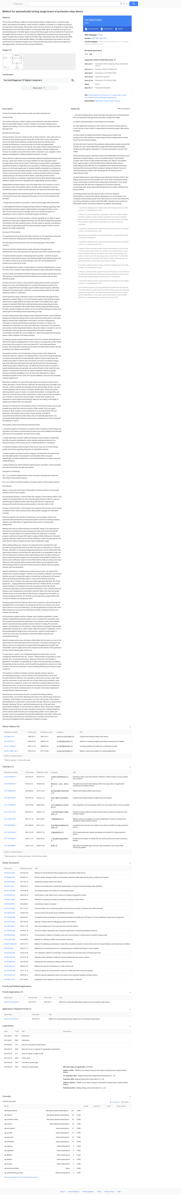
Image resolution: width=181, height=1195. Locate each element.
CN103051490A (9, 899)
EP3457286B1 (9, 948)
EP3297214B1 (9, 886)
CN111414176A (9, 812)
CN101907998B (9, 891)
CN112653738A (9, 922)
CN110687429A (9, 798)
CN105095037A (9, 926)
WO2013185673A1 (10, 944)
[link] (10, 1110)
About (62, 1192)
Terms (99, 1192)
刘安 (104, 38)
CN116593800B (9, 917)
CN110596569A (9, 791)
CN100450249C (9, 966)
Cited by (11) (106, 95)
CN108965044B (9, 877)
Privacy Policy (109, 1192)
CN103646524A (9, 935)
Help (119, 1192)
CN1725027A (9, 741)
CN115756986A (9, 839)
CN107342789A (9, 970)
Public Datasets (88, 1192)
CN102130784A (9, 908)
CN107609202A (9, 931)
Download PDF (93, 29)
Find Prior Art (108, 29)
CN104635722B (9, 913)
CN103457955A (9, 957)
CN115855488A (9, 846)
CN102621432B (9, 873)
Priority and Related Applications (105, 97)
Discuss (117, 101)
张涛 (97, 38)
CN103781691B (9, 904)
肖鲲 (100, 38)
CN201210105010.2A (11, 1002)
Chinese (100, 35)
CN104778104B (9, 953)
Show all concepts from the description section (21, 1177)
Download (115, 1102)
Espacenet (98, 101)
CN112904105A (9, 819)
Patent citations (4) (95, 95)
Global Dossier (108, 101)
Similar (120, 29)
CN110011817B (9, 975)
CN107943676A (9, 784)
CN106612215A (9, 979)
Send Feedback (73, 1192)
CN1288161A (9, 737)
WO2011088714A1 (11, 751)
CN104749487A (9, 777)
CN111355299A (9, 805)
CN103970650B (9, 882)
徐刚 (93, 38)
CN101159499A (9, 746)
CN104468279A (9, 962)
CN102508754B (9, 939)
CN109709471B (9, 895)
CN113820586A (9, 825)
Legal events (116, 95)
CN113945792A (9, 832)
